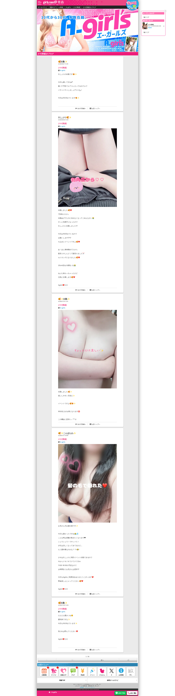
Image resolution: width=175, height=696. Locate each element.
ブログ (73, 675)
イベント (92, 675)
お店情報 (121, 675)
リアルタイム (102, 675)
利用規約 (82, 687)
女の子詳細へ (81, 108)
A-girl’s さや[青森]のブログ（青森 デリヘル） (53, 4)
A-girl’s (62, 70)
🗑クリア (146, 17)
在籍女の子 (63, 675)
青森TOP (62, 680)
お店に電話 (133, 693)
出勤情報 (44, 675)
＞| (128, 660)
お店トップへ (96, 108)
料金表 (82, 675)
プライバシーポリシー (90, 687)
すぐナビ (53, 675)
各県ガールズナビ (112, 680)
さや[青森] (62, 68)
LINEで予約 (121, 693)
